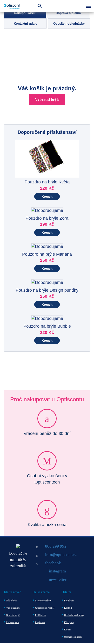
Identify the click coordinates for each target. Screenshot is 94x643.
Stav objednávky (43, 600)
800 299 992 (56, 546)
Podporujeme (12, 622)
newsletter (58, 579)
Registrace (40, 622)
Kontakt (68, 608)
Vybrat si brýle (47, 99)
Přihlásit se (40, 615)
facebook (53, 563)
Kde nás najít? (13, 615)
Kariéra (67, 629)
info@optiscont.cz (61, 554)
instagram (57, 571)
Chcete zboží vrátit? (44, 608)
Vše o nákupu (13, 608)
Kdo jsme (69, 622)
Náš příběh (11, 600)
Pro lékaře (69, 600)
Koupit (47, 196)
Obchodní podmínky (74, 615)
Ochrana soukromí (73, 637)
